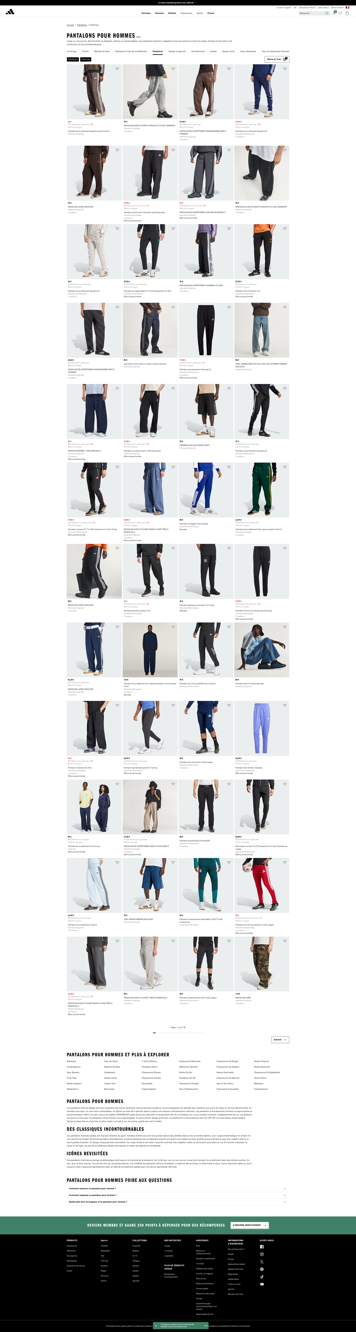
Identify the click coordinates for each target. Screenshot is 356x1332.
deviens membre (337, 8)
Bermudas (109, 1089)
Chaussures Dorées (151, 1078)
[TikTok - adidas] (274, 1277)
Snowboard (109, 1072)
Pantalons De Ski (187, 1078)
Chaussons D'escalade (227, 1089)
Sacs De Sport (111, 1061)
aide (294, 8)
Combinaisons (74, 1067)
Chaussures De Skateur (228, 1067)
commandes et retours (307, 8)
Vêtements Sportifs (188, 1067)
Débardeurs (72, 1089)
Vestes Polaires (261, 1061)
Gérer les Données (136, 1326)
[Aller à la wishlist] (340, 13)
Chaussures (186, 13)
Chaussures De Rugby (227, 1061)
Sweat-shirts (110, 1078)
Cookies (148, 1326)
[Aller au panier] (347, 13)
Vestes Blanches (262, 1067)
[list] (178, 51)
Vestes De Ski (185, 1072)
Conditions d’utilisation (240, 1326)
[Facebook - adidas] (274, 1247)
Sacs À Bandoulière (188, 1089)
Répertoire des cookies (163, 1326)
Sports (200, 13)
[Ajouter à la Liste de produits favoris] (117, 69)
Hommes (146, 13)
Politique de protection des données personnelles (195, 1326)
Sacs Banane (73, 1072)
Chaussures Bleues (151, 1072)
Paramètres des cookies (116, 1326)
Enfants (172, 13)
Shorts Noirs (260, 1078)
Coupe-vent (109, 1084)
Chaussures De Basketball (267, 1072)
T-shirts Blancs (149, 1061)
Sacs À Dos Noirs (225, 1084)
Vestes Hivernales (225, 1072)
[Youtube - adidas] (274, 1284)
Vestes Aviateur (74, 1084)
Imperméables (149, 1089)
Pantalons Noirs (149, 1067)
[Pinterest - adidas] (274, 1269)
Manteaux (71, 1061)
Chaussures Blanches (190, 1061)
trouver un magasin (284, 8)
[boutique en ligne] (10, 12)
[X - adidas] (274, 1262)
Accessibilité (222, 1326)
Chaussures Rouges (189, 1084)
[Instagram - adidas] (274, 1254)
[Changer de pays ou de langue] (347, 8)
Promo (210, 13)
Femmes (159, 13)
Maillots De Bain (112, 1067)
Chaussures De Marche (228, 1078)
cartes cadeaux (323, 8)
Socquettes (147, 1084)
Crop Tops (72, 1078)
